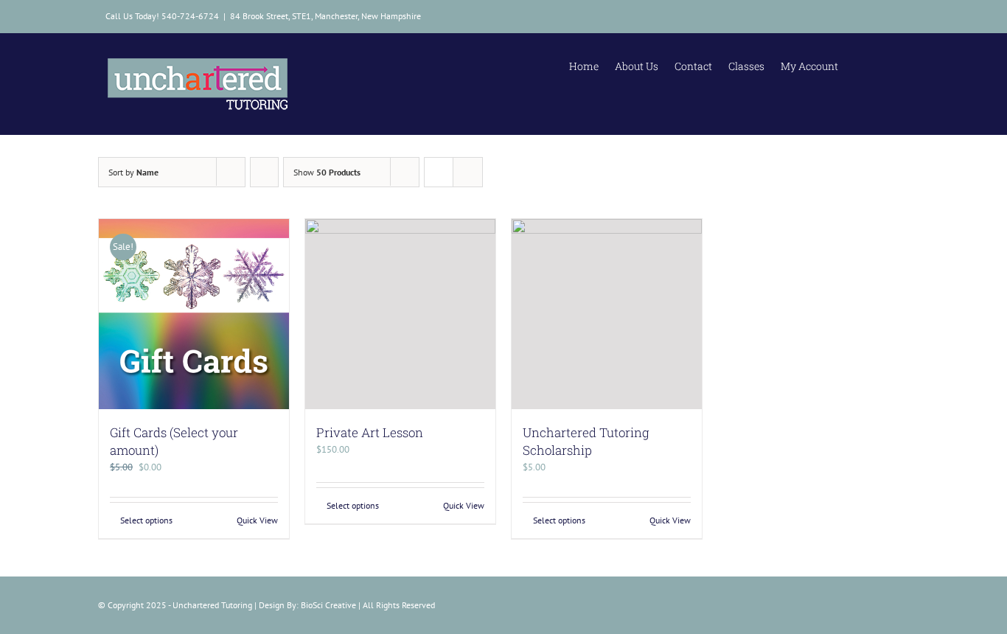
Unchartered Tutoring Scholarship (586, 441)
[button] (889, 64)
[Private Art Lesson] (400, 314)
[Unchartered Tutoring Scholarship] (607, 314)
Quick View (257, 520)
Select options (146, 520)
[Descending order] (264, 172)
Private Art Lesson (369, 432)
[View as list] (467, 172)
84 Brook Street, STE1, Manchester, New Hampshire (325, 15)
